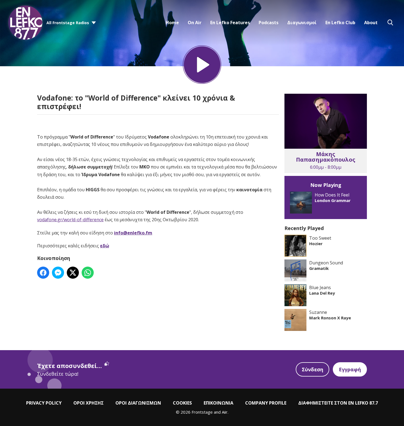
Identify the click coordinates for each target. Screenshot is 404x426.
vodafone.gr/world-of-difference (70, 220)
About (371, 23)
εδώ (104, 246)
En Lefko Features (230, 23)
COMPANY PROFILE (265, 403)
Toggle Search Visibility (390, 23)
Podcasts (268, 23)
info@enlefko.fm (133, 233)
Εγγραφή (350, 369)
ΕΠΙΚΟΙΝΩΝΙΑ (218, 403)
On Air (194, 23)
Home (172, 23)
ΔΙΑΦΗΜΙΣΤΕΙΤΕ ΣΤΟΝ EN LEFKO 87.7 (338, 403)
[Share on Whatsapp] (88, 273)
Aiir (225, 412)
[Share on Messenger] (58, 273)
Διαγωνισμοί (302, 23)
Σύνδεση (312, 369)
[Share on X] (73, 273)
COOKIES (182, 403)
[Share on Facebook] (43, 273)
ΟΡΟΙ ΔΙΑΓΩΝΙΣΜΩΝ (138, 403)
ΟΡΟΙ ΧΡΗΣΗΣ (88, 403)
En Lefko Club (340, 23)
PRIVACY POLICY (44, 403)
